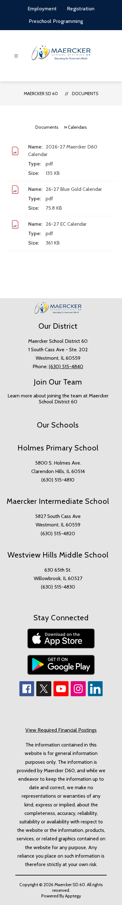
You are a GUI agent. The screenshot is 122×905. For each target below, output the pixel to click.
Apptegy (73, 896)
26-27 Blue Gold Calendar (74, 189)
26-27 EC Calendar (66, 224)
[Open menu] (16, 56)
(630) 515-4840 (66, 366)
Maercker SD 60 (41, 93)
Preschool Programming (56, 21)
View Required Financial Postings (61, 730)
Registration (81, 9)
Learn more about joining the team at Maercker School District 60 (58, 399)
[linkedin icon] (95, 695)
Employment (42, 9)
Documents (85, 93)
